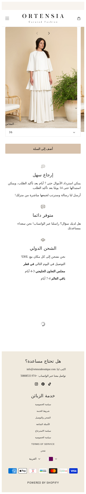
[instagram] (36, 384)
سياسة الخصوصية (43, 404)
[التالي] (49, 32)
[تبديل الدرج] (7, 18)
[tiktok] (49, 384)
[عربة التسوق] (79, 18)
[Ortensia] (43, 18)
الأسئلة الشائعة (43, 424)
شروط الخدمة (43, 411)
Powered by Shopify (43, 482)
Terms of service (43, 444)
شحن (43, 450)
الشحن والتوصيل (43, 417)
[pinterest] (43, 384)
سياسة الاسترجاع (43, 431)
